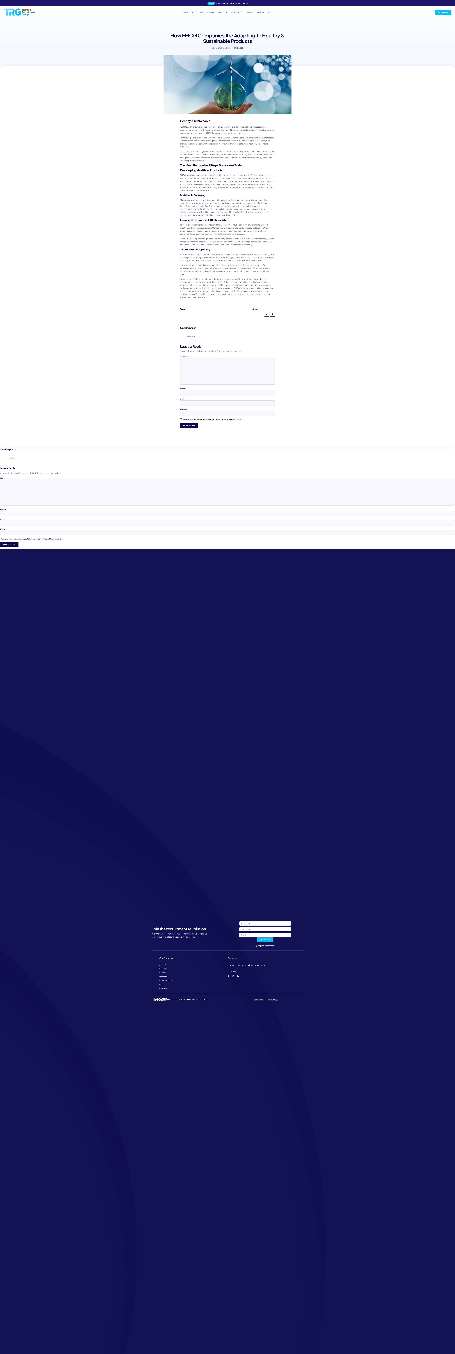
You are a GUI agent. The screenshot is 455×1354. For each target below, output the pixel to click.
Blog (270, 12)
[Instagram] (233, 976)
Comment (184, 356)
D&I (201, 12)
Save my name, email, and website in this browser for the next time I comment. (212, 419)
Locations (235, 12)
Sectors (221, 12)
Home (185, 12)
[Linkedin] (228, 976)
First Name (243, 920)
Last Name (243, 926)
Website (183, 409)
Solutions (210, 12)
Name (183, 389)
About (194, 12)
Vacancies (249, 12)
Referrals (260, 12)
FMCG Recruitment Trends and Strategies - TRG (206, 339)
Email (182, 399)
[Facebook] (238, 976)
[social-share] (266, 314)
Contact (444, 12)
